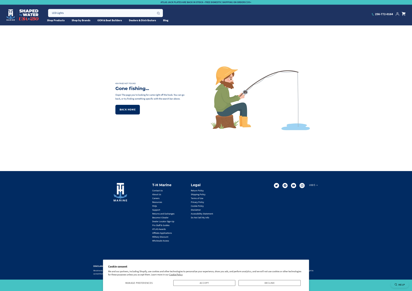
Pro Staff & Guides (160, 225)
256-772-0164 (383, 14)
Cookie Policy (176, 274)
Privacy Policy (197, 202)
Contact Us (157, 190)
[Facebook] (285, 185)
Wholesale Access (160, 240)
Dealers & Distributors (142, 20)
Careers (155, 198)
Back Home (128, 109)
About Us (156, 194)
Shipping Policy (198, 194)
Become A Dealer (160, 217)
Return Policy (197, 190)
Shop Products (56, 20)
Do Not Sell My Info (200, 217)
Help (401, 284)
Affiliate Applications (162, 233)
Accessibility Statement (202, 213)
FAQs (154, 206)
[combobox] (105, 13)
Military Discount (160, 236)
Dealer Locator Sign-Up (163, 221)
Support (156, 209)
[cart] (404, 14)
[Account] (397, 14)
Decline (270, 282)
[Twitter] (276, 185)
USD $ (312, 184)
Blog (165, 20)
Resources (157, 202)
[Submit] (158, 12)
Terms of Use (197, 198)
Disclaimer (196, 209)
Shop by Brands (81, 20)
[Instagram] (302, 185)
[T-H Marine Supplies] (22, 15)
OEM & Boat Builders (109, 20)
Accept (204, 282)
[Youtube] (293, 185)
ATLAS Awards (159, 229)
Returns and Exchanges (163, 213)
